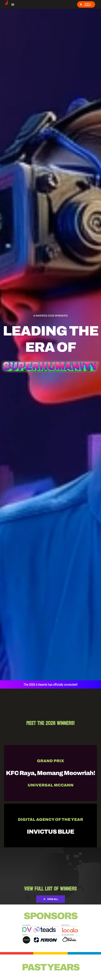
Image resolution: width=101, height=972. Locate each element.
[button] (12, 4)
